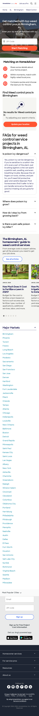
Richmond (7, 567)
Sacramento (8, 361)
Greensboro (8, 480)
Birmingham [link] (19, 10)
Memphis (7, 527)
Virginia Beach (9, 571)
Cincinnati (7, 492)
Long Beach (8, 350)
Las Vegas (7, 460)
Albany (6, 464)
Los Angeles (8, 354)
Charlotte (7, 476)
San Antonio (8, 555)
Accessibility (30, 695)
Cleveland (7, 496)
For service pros (10, 661)
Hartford (6, 381)
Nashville (6, 531)
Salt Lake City (9, 559)
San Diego (7, 365)
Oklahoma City (9, 504)
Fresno (6, 346)
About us (7, 675)
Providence (8, 523)
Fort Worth (7, 547)
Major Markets (11, 327)
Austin (5, 535)
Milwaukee (7, 583)
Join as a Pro (23, 3)
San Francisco (9, 369)
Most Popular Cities (10, 593)
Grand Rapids (9, 440)
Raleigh (6, 484)
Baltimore (7, 429)
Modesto (7, 358)
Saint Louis (7, 456)
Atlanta (6, 409)
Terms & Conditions (19, 701)
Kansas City (8, 452)
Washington (8, 385)
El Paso (6, 543)
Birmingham (8, 334)
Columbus (7, 500)
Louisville (7, 421)
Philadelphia (8, 515)
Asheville (7, 472)
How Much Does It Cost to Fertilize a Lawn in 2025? (15, 289)
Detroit (6, 436)
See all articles (12, 259)
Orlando (6, 401)
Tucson (6, 342)
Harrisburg (7, 511)
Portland (6, 508)
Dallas (5, 539)
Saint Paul (7, 448)
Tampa (6, 405)
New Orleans (8, 425)
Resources (7, 668)
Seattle (6, 575)
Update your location (20, 124)
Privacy (7, 695)
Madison (6, 579)
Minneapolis (8, 444)
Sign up (19, 617)
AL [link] (11, 10)
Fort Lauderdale (10, 389)
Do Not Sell (21, 695)
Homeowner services (12, 654)
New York (7, 468)
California (13, 695)
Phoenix (6, 338)
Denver (6, 377)
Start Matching (20, 48)
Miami (5, 397)
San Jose (6, 373)
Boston (6, 433)
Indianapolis (8, 417)
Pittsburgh (7, 519)
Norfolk (6, 563)
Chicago (6, 413)
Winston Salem (9, 488)
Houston (6, 551)
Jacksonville (8, 393)
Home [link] (5, 10)
